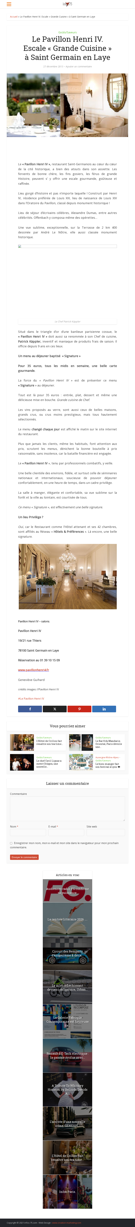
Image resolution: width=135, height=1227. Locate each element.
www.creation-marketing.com (66, 1222)
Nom (14, 826)
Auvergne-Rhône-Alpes (107, 757)
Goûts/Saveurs (67, 32)
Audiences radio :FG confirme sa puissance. (67, 891)
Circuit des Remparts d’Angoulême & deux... (68, 953)
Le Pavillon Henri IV (32, 698)
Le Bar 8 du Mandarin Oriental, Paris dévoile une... (108, 743)
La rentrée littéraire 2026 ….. (68, 919)
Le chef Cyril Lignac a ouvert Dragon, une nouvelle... (48, 763)
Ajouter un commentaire (79, 66)
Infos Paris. (67, 1192)
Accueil (13, 16)
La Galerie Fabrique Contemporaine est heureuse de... (67, 1021)
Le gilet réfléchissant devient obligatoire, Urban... (67, 987)
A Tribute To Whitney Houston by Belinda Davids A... (67, 1089)
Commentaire (18, 794)
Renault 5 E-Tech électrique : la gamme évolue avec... (68, 1055)
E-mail (53, 826)
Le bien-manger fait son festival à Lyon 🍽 (107, 765)
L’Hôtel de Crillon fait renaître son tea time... (49, 742)
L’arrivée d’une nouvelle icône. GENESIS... (67, 1124)
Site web (92, 826)
